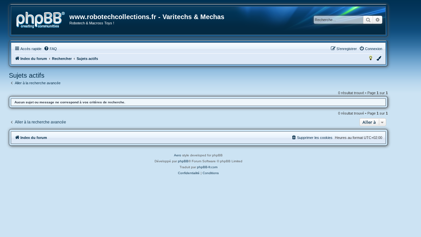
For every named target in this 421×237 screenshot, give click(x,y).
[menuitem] (50, 49)
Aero (177, 155)
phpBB (183, 161)
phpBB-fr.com (207, 167)
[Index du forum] (40, 20)
